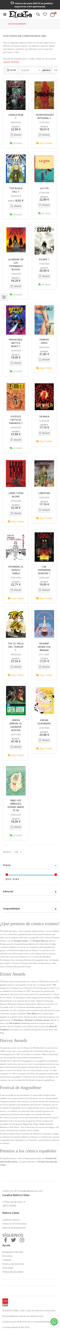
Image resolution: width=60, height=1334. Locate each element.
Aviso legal (7, 1267)
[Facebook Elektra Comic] (5, 1240)
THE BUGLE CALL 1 (16, 190)
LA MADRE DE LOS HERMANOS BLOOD (16, 264)
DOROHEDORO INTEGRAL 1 (45, 116)
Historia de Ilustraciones (14, 1227)
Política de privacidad (12, 1271)
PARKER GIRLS (44, 341)
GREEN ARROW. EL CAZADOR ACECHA (15, 725)
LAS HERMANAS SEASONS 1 (44, 570)
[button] (45, 14)
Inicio (3, 24)
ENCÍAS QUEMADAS (44, 721)
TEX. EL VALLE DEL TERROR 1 (16, 647)
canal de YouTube (11, 62)
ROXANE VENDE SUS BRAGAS (44, 647)
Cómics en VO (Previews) (14, 1223)
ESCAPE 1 (44, 259)
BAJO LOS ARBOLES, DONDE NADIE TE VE (16, 805)
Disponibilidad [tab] (11, 908)
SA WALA (44, 416)
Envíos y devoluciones (13, 1263)
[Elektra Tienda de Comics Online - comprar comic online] (20, 14)
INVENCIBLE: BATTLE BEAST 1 (16, 343)
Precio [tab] (7, 865)
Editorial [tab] (8, 891)
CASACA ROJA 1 (15, 116)
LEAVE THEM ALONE (15, 494)
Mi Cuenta (7, 1255)
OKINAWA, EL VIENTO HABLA (15, 570)
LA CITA (44, 188)
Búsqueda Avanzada (12, 1251)
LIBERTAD (44, 493)
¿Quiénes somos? (11, 1219)
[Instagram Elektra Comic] (22, 1240)
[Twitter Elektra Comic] (13, 1240)
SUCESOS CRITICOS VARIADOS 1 (16, 420)
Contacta (6, 1259)
